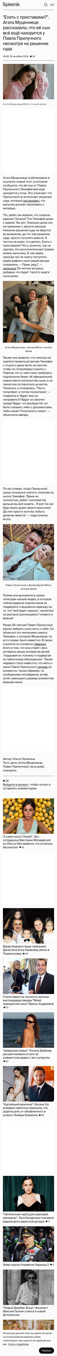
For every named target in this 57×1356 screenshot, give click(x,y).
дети (13, 763)
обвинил (40, 644)
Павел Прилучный (15, 767)
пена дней (37, 767)
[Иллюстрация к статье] (28, 81)
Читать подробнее (18, 1344)
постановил (31, 201)
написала (9, 268)
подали (42, 667)
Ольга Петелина (24, 759)
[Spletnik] (11, 4)
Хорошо (46, 1350)
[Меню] (52, 5)
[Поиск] (46, 5)
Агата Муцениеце (30, 763)
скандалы (10, 770)
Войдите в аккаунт (15, 785)
